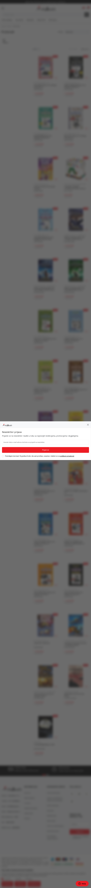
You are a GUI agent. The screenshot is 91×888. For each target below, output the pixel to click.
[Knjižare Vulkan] (7, 424)
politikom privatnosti (67, 456)
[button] (88, 424)
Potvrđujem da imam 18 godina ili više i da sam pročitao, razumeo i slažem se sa (39, 456)
